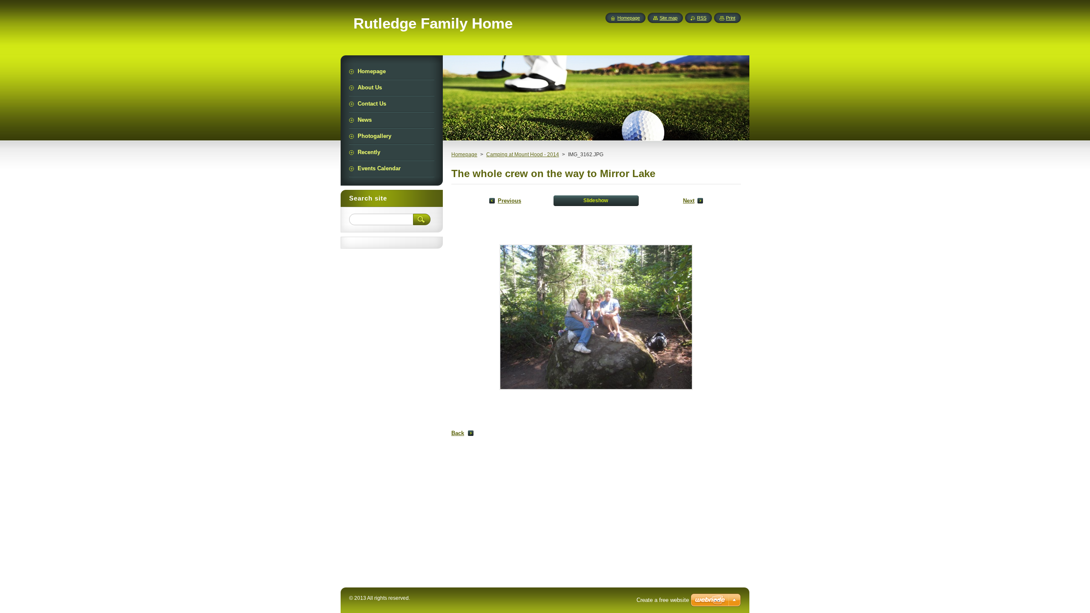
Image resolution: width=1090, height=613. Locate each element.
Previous (509, 201)
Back (457, 433)
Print (730, 17)
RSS (701, 17)
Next (688, 201)
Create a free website (663, 600)
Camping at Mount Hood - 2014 (522, 154)
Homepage (464, 154)
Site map (668, 17)
